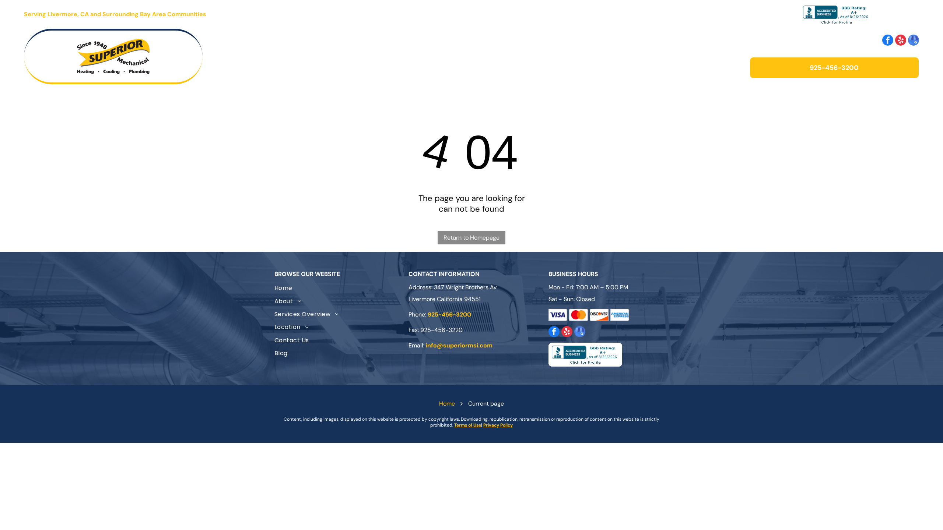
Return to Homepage (471, 237)
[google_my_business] (913, 41)
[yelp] (900, 41)
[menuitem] (377, 56)
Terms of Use (467, 425)
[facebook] (887, 41)
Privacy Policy (498, 425)
